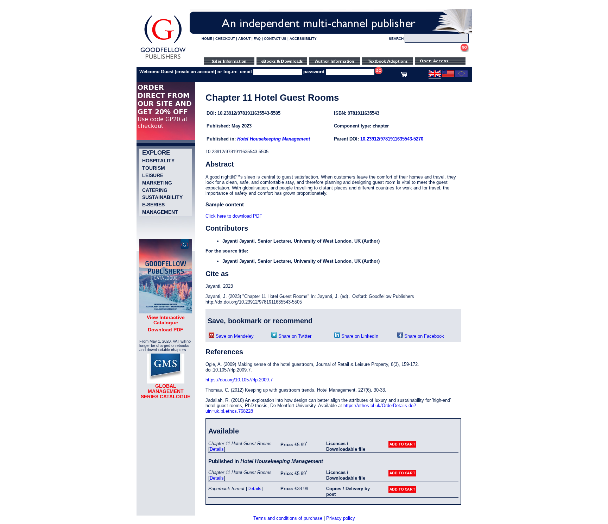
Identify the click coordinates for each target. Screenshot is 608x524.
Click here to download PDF (233, 216)
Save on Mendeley (234, 336)
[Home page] (163, 59)
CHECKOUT (225, 38)
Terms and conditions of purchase (287, 518)
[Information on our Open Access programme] (440, 63)
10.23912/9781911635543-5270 (391, 139)
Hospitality (158, 160)
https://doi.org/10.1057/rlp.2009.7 (239, 379)
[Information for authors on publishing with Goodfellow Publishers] (334, 63)
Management (160, 212)
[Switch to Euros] (461, 75)
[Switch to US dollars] (448, 75)
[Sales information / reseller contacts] (229, 63)
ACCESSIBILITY (303, 38)
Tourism (153, 168)
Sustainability (162, 197)
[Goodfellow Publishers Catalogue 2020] (165, 311)
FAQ (257, 38)
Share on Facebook (423, 336)
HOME (207, 38)
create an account (195, 71)
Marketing (157, 183)
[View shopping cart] (403, 75)
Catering (154, 190)
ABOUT (244, 38)
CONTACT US (275, 38)
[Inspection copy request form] (387, 63)
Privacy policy (340, 518)
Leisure (152, 175)
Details (217, 449)
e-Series (153, 204)
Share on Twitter (294, 336)
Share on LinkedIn (359, 336)
